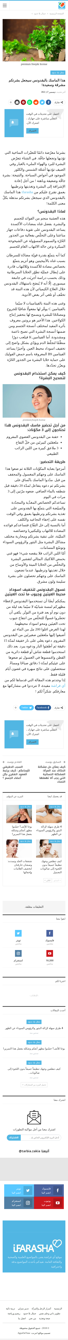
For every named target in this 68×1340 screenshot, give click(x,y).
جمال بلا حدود (58, 73)
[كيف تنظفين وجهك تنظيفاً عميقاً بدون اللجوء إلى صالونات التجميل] (49, 849)
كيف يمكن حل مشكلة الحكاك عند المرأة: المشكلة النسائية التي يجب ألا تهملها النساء (51, 774)
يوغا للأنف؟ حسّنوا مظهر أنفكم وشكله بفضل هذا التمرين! (34, 1048)
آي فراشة (58, 686)
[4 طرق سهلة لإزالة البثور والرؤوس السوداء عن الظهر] (49, 814)
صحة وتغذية (44, 1318)
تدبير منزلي (23, 1308)
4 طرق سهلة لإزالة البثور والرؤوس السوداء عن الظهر (34, 1028)
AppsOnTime (24, 1333)
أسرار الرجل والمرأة (41, 1308)
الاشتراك (32, 130)
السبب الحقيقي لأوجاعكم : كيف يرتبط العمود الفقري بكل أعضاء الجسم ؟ (16, 772)
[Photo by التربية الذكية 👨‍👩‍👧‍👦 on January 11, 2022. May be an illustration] (56, 1169)
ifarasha (28, 192)
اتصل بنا (22, 1318)
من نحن (32, 1318)
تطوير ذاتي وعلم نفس (49, 1313)
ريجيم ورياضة (14, 1313)
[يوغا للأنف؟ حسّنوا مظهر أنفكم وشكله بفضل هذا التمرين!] (19, 814)
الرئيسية (58, 1308)
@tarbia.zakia (29, 1151)
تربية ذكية (10, 1308)
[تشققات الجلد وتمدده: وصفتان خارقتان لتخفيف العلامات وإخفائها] (19, 849)
